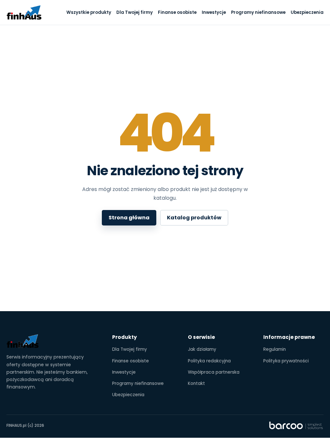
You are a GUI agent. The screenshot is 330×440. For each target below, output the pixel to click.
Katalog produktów (194, 217)
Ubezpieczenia (307, 12)
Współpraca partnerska (213, 372)
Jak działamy (202, 349)
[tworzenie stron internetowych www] (296, 425)
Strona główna (129, 217)
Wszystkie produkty (88, 12)
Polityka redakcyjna (209, 361)
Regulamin (274, 349)
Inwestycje (214, 12)
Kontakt (196, 383)
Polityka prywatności (286, 361)
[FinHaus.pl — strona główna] (24, 12)
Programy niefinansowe (258, 12)
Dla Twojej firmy (134, 12)
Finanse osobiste (177, 12)
